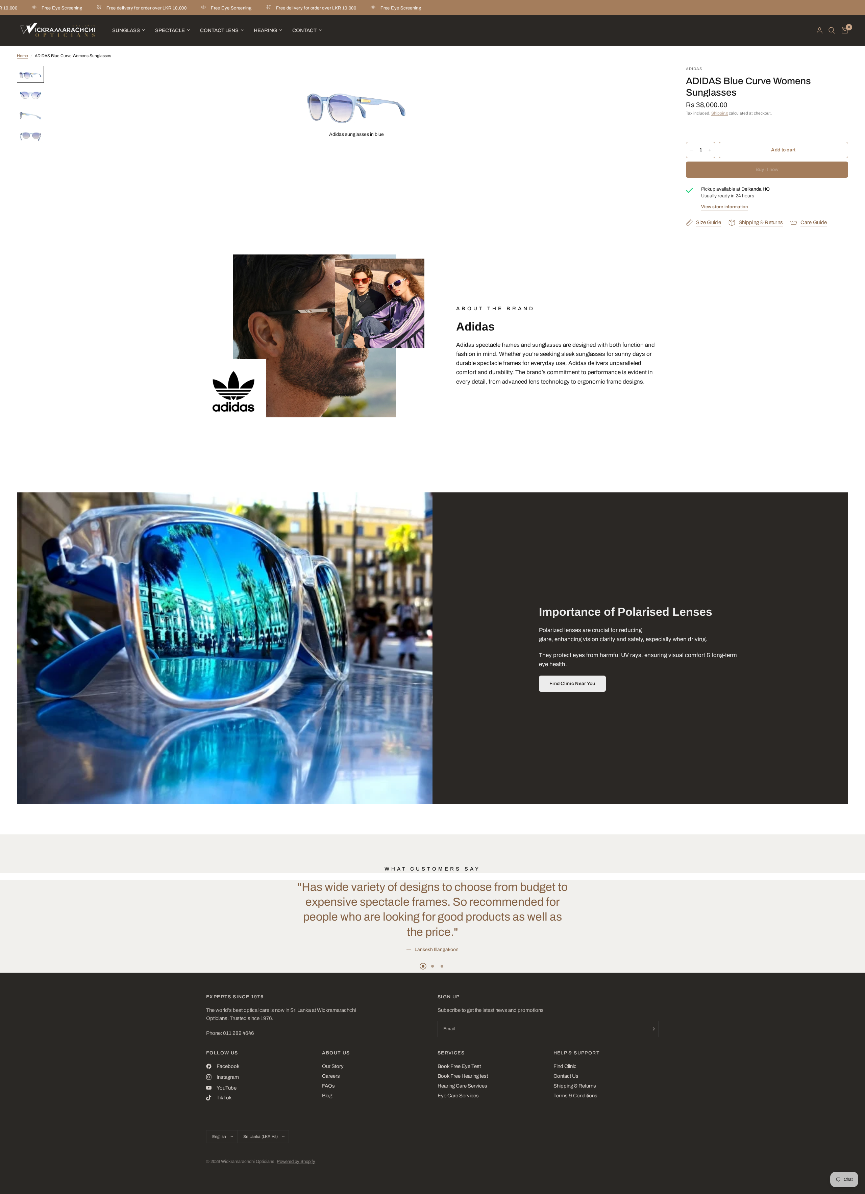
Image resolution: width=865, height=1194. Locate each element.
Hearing (265, 30)
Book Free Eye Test (459, 1066)
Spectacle (170, 30)
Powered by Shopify (296, 1161)
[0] (843, 30)
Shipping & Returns (574, 1086)
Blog (327, 1095)
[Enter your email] (652, 1029)
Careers (331, 1076)
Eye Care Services (458, 1095)
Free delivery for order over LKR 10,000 (97, 8)
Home (22, 55)
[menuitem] (128, 30)
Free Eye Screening (182, 8)
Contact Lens (219, 30)
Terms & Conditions (575, 1095)
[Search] (831, 30)
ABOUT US (336, 1053)
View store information (724, 206)
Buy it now (767, 169)
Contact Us (565, 1076)
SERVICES (451, 1053)
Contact (304, 30)
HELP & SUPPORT (576, 1053)
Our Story (333, 1066)
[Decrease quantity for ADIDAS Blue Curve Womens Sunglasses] (691, 150)
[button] (572, 684)
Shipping (719, 113)
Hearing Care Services (462, 1086)
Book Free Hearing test (463, 1076)
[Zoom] (393, 80)
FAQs (328, 1086)
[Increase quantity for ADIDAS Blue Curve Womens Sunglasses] (710, 150)
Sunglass (126, 30)
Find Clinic (564, 1066)
